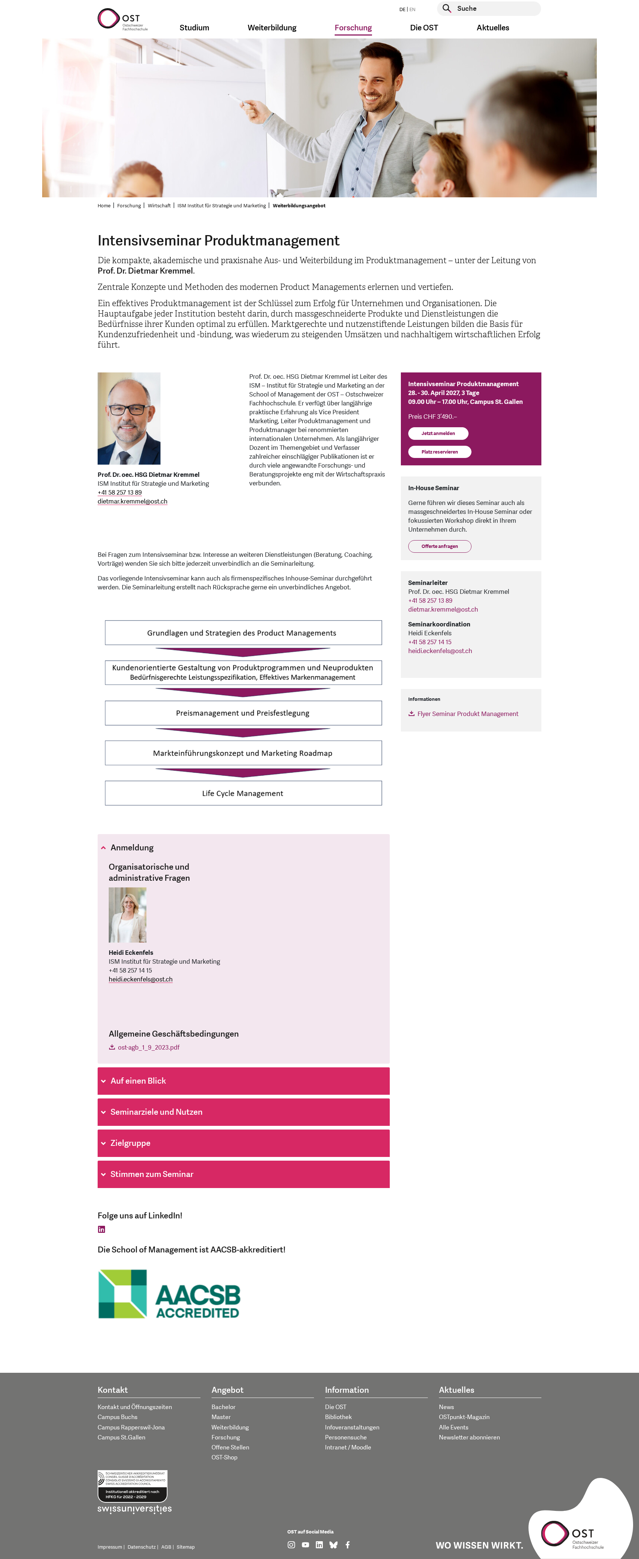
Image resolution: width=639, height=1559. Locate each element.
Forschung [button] (353, 28)
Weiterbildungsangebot (299, 206)
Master (221, 1417)
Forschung (129, 206)
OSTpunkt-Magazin (464, 1417)
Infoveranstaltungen (352, 1427)
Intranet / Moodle (348, 1447)
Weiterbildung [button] (272, 28)
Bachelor (224, 1407)
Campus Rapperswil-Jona (131, 1427)
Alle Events (454, 1427)
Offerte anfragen (440, 546)
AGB (166, 1547)
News (446, 1407)
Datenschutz (142, 1547)
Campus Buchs (118, 1417)
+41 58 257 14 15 (430, 642)
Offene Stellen (230, 1447)
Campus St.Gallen (121, 1437)
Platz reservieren (440, 452)
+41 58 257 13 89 (120, 492)
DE (402, 9)
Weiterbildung (230, 1427)
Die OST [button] (424, 28)
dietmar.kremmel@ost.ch (444, 609)
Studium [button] (194, 28)
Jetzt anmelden (438, 433)
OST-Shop (224, 1457)
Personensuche (346, 1437)
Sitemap (186, 1547)
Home (104, 206)
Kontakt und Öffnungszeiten (135, 1407)
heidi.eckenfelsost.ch (141, 979)
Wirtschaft (159, 206)
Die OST (335, 1407)
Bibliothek (338, 1417)
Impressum (110, 1547)
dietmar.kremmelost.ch (133, 501)
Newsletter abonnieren (469, 1437)
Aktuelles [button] (493, 28)
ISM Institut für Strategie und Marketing (222, 206)
